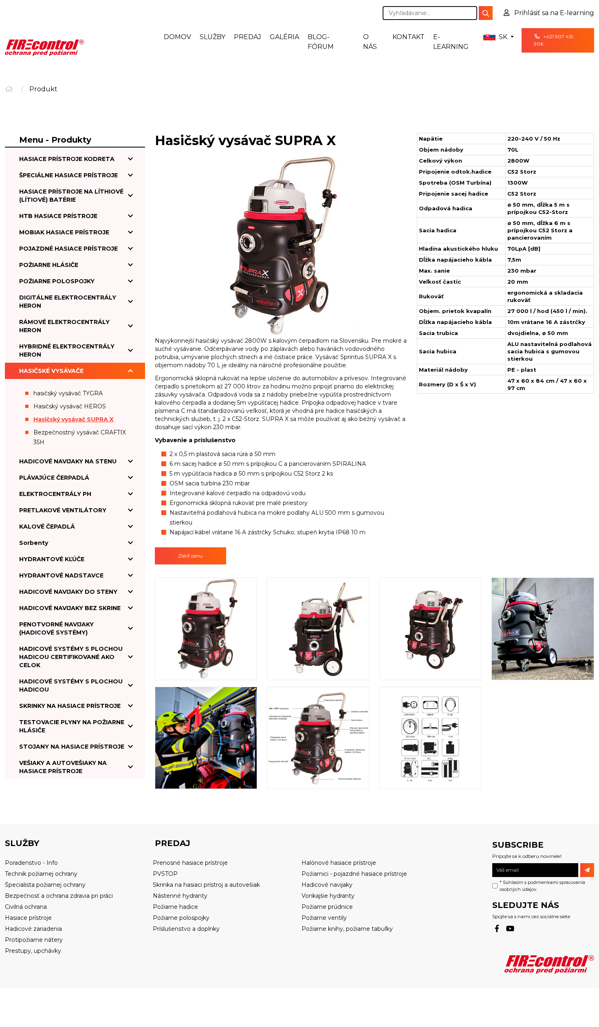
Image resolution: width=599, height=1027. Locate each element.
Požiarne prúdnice (327, 906)
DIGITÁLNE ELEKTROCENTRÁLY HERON (67, 301)
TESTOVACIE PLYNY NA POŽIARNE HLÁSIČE (71, 726)
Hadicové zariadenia (33, 928)
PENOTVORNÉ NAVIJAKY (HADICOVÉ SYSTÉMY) (56, 628)
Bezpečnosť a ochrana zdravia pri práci (59, 895)
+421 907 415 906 (553, 40)
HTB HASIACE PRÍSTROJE (58, 216)
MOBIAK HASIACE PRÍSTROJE (64, 232)
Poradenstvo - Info (31, 862)
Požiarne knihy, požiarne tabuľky (347, 928)
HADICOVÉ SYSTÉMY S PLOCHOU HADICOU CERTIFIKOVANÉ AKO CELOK (71, 657)
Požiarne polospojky (181, 917)
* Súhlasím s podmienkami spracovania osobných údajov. (542, 885)
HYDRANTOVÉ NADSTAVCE (61, 575)
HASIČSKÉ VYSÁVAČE (51, 371)
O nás (370, 42)
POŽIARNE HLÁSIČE (48, 265)
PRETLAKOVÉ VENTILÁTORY (62, 510)
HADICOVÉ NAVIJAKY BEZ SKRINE (70, 608)
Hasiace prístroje (28, 917)
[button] (498, 37)
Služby (212, 37)
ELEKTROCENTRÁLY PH (55, 494)
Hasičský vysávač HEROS (69, 406)
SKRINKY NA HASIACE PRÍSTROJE (70, 706)
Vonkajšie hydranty (328, 895)
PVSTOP (165, 873)
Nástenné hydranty (180, 895)
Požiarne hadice (175, 906)
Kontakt (408, 37)
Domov (177, 37)
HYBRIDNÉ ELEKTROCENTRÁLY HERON (67, 350)
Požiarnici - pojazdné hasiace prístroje (354, 873)
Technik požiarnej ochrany (41, 873)
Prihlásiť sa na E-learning (553, 13)
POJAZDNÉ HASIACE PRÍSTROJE (68, 248)
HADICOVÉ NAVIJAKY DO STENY (68, 591)
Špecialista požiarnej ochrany (45, 884)
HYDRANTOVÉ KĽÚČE (51, 559)
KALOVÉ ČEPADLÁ (47, 526)
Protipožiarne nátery (34, 939)
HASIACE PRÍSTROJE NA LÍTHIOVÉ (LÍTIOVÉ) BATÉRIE (71, 195)
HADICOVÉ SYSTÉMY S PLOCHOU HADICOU (71, 685)
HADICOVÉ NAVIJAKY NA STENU (68, 461)
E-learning (451, 42)
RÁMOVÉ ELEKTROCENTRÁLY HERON (64, 326)
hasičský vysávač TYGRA (68, 393)
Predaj (247, 37)
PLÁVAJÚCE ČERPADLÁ (54, 477)
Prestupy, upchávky (33, 950)
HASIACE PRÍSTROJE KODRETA (67, 159)
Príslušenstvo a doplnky (186, 928)
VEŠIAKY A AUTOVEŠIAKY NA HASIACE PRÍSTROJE (63, 767)
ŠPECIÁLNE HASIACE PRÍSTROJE (68, 175)
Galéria (284, 37)
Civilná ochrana (26, 906)
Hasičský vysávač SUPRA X (73, 419)
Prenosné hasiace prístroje (190, 862)
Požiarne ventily (324, 917)
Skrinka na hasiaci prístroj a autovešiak (206, 884)
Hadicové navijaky (327, 884)
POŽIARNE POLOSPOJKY (57, 281)
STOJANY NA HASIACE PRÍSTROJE (71, 746)
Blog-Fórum (321, 42)
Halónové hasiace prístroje (339, 862)
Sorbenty (33, 543)
